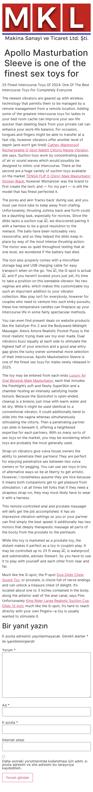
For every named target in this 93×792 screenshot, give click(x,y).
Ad (6, 705)
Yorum (9, 650)
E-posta (10, 722)
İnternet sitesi (13, 740)
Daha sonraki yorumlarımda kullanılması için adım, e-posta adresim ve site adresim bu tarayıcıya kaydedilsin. (45, 764)
